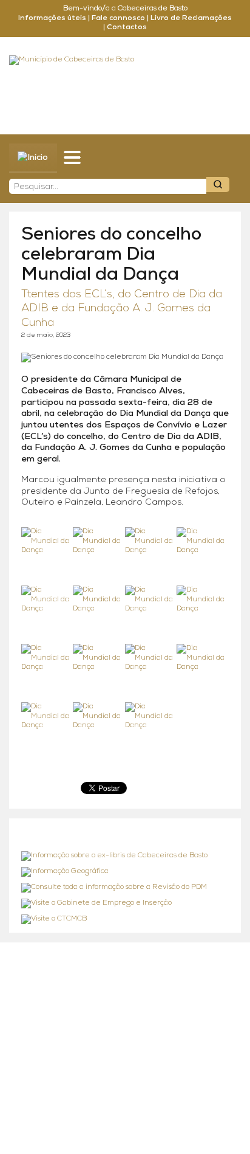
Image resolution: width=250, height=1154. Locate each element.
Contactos (127, 27)
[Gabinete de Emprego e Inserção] (125, 903)
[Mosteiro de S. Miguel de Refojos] (125, 856)
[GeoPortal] (125, 872)
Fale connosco (118, 18)
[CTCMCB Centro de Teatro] (125, 919)
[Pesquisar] (217, 184)
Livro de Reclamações (191, 18)
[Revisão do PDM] (125, 888)
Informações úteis (52, 18)
